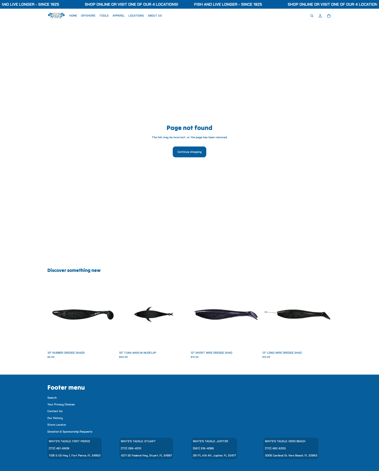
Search (52, 397)
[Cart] (329, 15)
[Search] (312, 15)
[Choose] (110, 342)
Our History (55, 418)
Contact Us (55, 411)
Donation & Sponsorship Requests (69, 431)
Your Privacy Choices (61, 404)
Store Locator (56, 424)
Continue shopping (189, 152)
